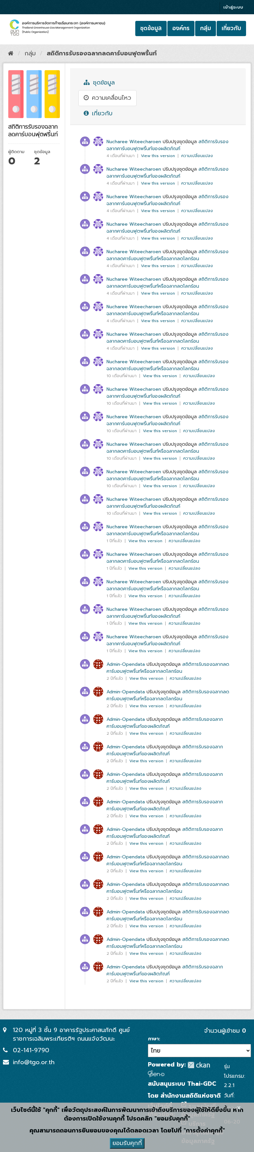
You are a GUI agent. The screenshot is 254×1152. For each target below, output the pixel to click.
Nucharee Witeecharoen (133, 141)
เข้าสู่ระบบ (233, 7)
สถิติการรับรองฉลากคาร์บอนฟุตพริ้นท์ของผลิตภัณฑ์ (167, 145)
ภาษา (153, 1039)
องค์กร (181, 28)
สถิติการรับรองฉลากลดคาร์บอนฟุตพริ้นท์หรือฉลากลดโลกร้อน (167, 255)
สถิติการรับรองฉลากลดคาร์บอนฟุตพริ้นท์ (102, 53)
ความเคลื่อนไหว (110, 97)
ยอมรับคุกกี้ (127, 1143)
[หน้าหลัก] (11, 53)
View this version (158, 156)
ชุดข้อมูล (151, 28)
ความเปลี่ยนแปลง (197, 156)
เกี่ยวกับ (231, 28)
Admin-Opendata (125, 664)
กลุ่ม (205, 28)
